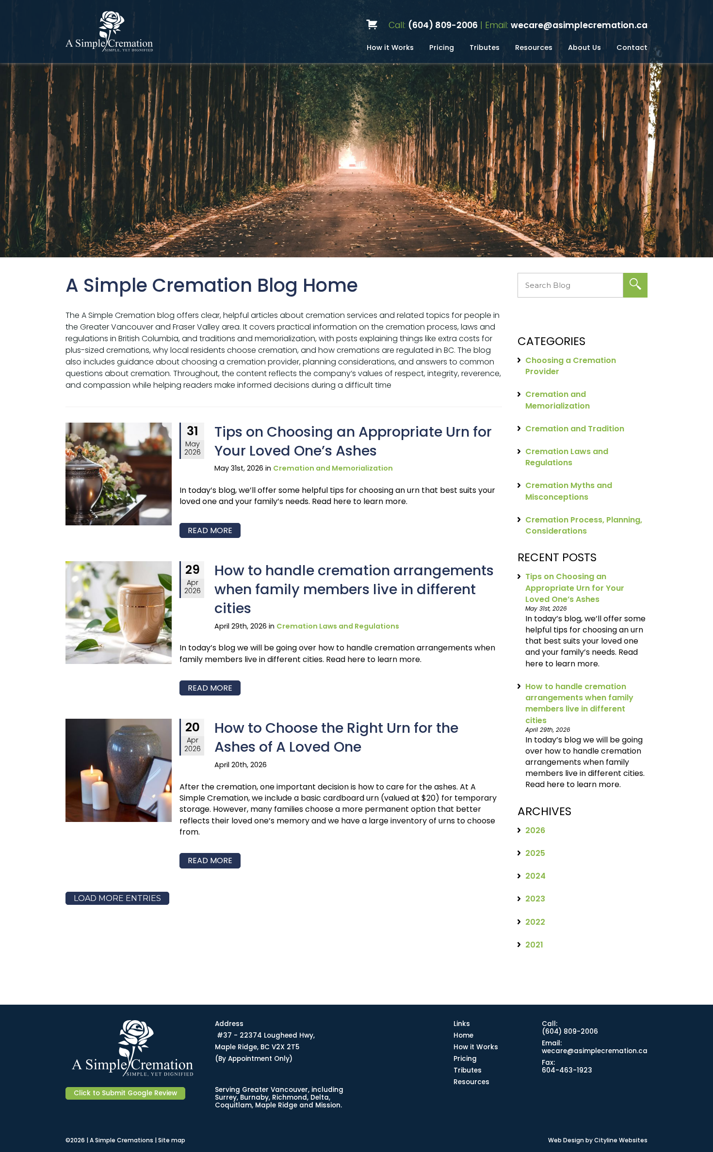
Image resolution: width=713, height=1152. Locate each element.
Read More (210, 530)
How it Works (390, 47)
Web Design (566, 1140)
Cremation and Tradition (574, 428)
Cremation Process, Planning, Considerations (583, 525)
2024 (535, 876)
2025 (535, 853)
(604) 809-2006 (443, 25)
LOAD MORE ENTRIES (117, 898)
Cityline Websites (621, 1140)
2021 (534, 944)
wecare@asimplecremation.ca (579, 25)
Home (463, 1035)
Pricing (441, 47)
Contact (632, 47)
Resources (533, 47)
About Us (584, 47)
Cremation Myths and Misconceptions (568, 491)
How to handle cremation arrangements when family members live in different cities (354, 589)
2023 (535, 898)
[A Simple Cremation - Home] (145, 31)
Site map (171, 1140)
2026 (535, 830)
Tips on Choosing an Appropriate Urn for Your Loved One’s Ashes (353, 441)
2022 (535, 922)
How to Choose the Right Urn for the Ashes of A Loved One (336, 737)
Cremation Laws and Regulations (337, 626)
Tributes (485, 47)
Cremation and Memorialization (333, 468)
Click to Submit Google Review (125, 1093)
